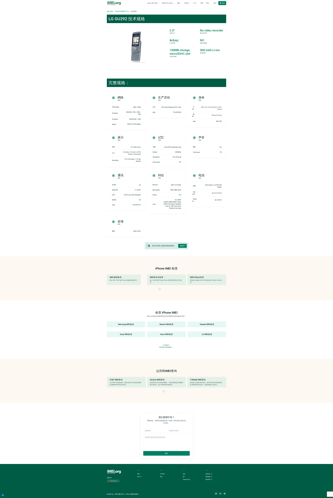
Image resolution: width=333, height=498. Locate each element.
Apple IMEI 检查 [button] (152, 3)
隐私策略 (208, 476)
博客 (201, 3)
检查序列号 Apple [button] (167, 3)
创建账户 (182, 246)
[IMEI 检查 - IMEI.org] (114, 3)
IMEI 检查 (110, 11)
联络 (161, 476)
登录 (214, 3)
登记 (223, 3)
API (184, 476)
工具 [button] (194, 3)
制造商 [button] (186, 3)
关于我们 (162, 474)
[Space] (114, 471)
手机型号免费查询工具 (122, 11)
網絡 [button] (178, 3)
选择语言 (109, 477)
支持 (138, 476)
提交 (166, 453)
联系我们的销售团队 (165, 347)
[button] (160, 289)
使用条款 (208, 474)
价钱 (207, 3)
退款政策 (208, 479)
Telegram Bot (186, 479)
